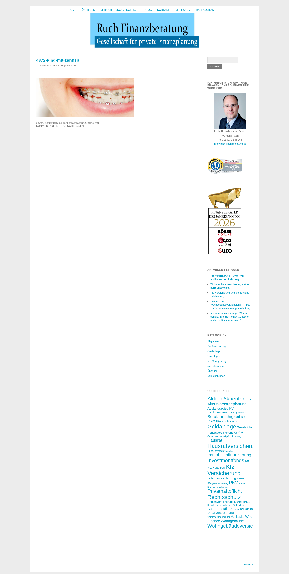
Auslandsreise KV (220, 408)
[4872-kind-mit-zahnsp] (85, 116)
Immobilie (229, 451)
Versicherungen (216, 375)
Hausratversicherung (233, 446)
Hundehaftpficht (215, 451)
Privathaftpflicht (224, 491)
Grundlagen (213, 356)
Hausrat (214, 440)
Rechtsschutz (224, 497)
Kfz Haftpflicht (216, 467)
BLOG (148, 9)
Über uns (88, 9)
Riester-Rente (242, 502)
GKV (238, 432)
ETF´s (233, 421)
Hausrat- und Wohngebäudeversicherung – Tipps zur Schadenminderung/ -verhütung (230, 305)
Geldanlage (213, 351)
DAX (211, 421)
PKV (233, 482)
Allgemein (213, 341)
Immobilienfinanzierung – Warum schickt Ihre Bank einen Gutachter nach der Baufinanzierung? (229, 317)
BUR (243, 417)
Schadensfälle (215, 366)
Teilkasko (246, 509)
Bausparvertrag (238, 412)
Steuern (234, 509)
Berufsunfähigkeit (223, 416)
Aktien (214, 399)
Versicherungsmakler (218, 517)
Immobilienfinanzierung (229, 454)
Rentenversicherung (220, 501)
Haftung (237, 436)
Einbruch (222, 421)
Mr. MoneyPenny (217, 361)
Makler (240, 478)
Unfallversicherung (220, 512)
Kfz (247, 461)
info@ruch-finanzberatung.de (230, 143)
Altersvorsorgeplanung (227, 404)
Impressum (183, 9)
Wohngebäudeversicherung (237, 526)
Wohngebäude (232, 521)
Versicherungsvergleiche (119, 9)
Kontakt (163, 9)
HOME (72, 9)
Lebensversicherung (221, 478)
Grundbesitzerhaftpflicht (220, 436)
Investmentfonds (225, 460)
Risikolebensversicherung (219, 505)
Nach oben (248, 565)
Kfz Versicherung (224, 470)
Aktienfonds (237, 399)
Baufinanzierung (216, 346)
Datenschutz (205, 9)
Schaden (238, 505)
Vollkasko (237, 516)
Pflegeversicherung (217, 483)
